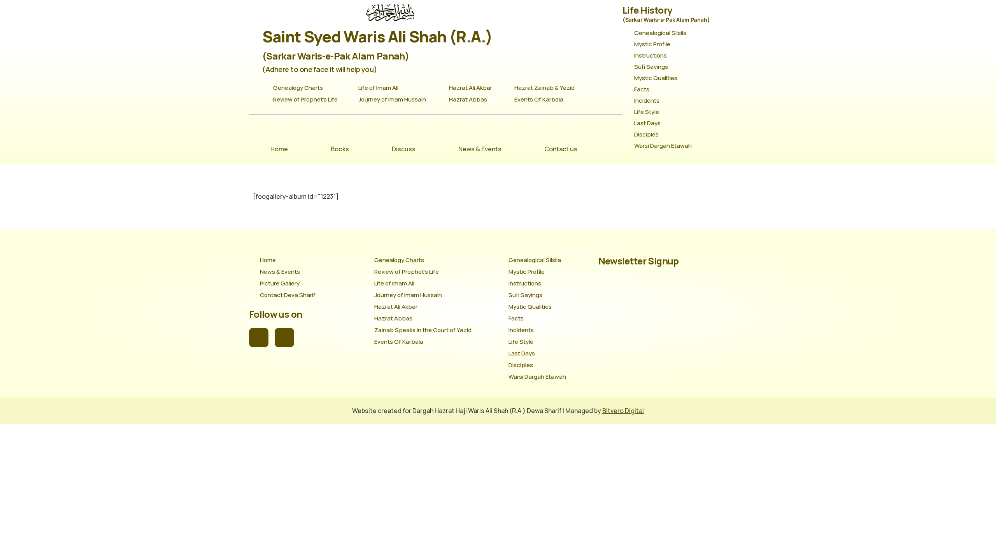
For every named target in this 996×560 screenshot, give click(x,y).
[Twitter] (284, 337)
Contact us (560, 149)
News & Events (480, 149)
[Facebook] (258, 337)
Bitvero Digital (623, 410)
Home (279, 149)
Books (340, 149)
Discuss (404, 149)
